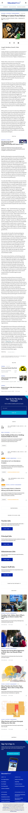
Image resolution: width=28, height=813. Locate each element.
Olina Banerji (4, 624)
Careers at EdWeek (5, 788)
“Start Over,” (8, 341)
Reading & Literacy (6, 139)
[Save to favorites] (14, 43)
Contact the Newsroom (19, 786)
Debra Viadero (4, 391)
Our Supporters (4, 786)
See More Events (14, 508)
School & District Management (10, 13)
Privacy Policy (6, 807)
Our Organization (5, 779)
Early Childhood (5, 432)
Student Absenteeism (11, 458)
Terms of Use (19, 810)
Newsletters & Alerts (5, 796)
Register (3, 445)
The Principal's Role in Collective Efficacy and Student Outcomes (11, 489)
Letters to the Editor (19, 779)
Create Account (13, 753)
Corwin (17, 472)
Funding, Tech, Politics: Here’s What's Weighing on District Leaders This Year (12, 616)
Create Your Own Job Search (13, 583)
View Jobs (7, 528)
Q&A (18, 684)
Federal (3, 366)
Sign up (14, 412)
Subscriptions (4, 794)
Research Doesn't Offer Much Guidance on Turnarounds (11, 388)
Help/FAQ (17, 781)
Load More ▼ (14, 737)
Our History (3, 781)
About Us (3, 777)
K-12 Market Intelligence (20, 801)
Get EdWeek (4, 792)
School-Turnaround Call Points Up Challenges (9, 378)
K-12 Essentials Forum (15, 432)
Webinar (19, 458)
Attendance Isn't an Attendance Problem (10, 462)
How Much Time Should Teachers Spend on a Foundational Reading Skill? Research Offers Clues (12, 143)
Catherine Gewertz (5, 381)
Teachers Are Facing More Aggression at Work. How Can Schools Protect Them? (12, 652)
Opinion (23, 13)
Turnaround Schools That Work (9, 368)
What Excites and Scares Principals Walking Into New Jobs (12, 722)
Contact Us (17, 777)
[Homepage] (14, 2)
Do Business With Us (20, 792)
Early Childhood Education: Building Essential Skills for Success (12, 435)
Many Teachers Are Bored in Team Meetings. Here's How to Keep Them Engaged (12, 687)
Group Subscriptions (5, 799)
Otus (17, 499)
